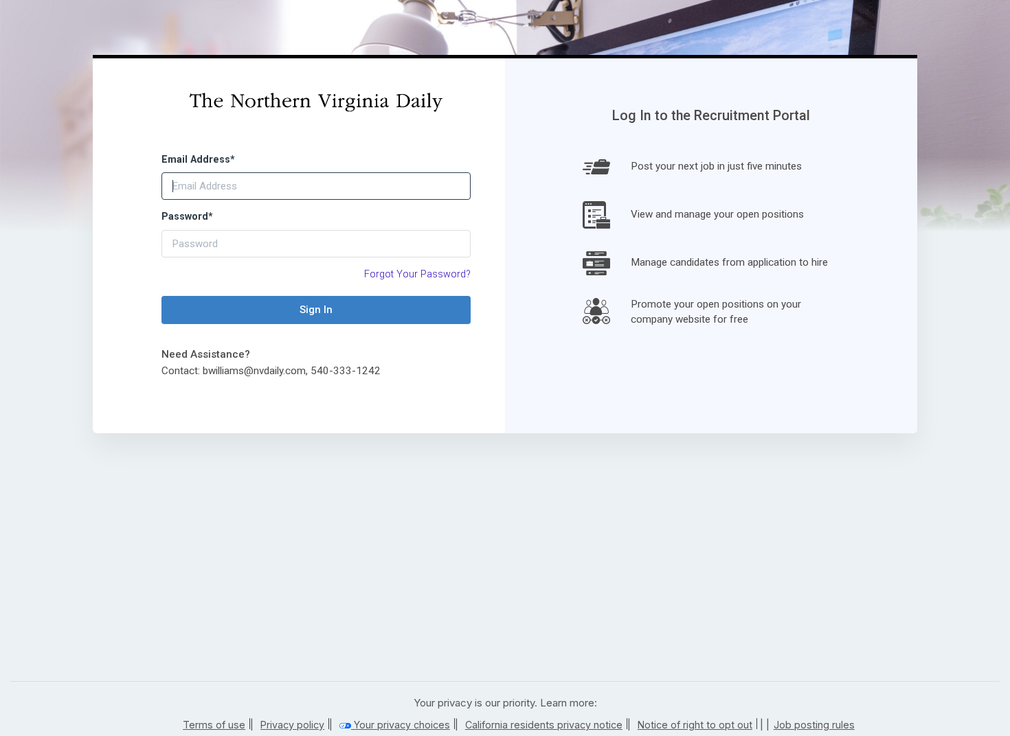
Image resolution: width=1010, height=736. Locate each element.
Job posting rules (814, 725)
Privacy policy (292, 725)
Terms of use (214, 725)
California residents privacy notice (543, 725)
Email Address (198, 159)
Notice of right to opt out (695, 725)
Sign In (316, 309)
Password (187, 216)
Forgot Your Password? (417, 274)
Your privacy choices (400, 725)
